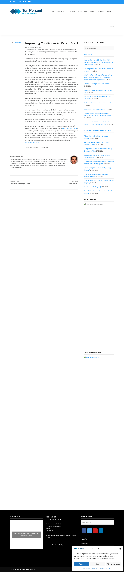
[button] (120, 549)
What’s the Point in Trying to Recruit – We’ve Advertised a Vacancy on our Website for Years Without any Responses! (98, 77)
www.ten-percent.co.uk (69, 128)
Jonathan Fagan (16, 156)
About (109, 11)
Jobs (80, 11)
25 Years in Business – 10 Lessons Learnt (97, 103)
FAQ (27, 569)
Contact (111, 27)
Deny (97, 564)
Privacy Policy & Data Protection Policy (101, 568)
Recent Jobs (106, 130)
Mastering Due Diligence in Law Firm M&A (97, 84)
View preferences (113, 564)
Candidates (60, 11)
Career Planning (73, 183)
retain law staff (45, 147)
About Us (84, 539)
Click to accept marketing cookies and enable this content (26, 535)
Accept (81, 564)
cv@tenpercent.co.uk (32, 142)
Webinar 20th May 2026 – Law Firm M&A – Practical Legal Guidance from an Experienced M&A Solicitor (98, 62)
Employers (71, 11)
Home (52, 11)
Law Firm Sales (89, 11)
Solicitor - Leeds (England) (92, 187)
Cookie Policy (86, 568)
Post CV (32, 569)
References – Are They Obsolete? (95, 109)
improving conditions (32, 147)
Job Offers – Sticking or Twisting (20, 183)
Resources (100, 11)
